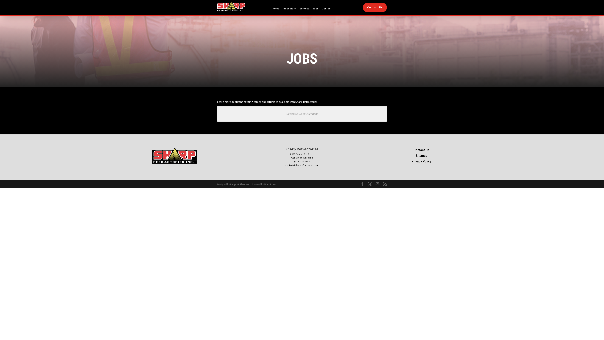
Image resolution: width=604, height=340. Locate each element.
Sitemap (421, 156)
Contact (326, 9)
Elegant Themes (239, 184)
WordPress (270, 184)
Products (288, 9)
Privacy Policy (421, 161)
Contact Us (375, 7)
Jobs (315, 9)
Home (276, 9)
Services (304, 9)
